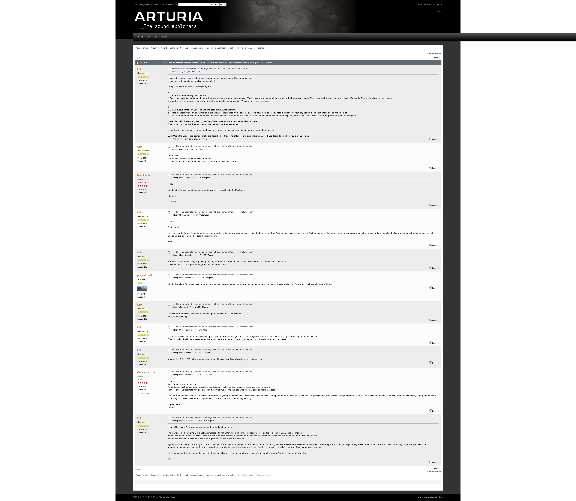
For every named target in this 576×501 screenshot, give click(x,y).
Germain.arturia (146, 372)
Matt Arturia (143, 175)
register (172, 5)
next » (438, 53)
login (161, 5)
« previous (431, 53)
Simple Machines (167, 497)
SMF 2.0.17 (138, 497)
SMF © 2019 (152, 497)
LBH (139, 69)
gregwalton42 (144, 275)
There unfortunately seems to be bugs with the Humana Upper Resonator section (210, 68)
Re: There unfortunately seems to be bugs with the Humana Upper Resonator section (212, 146)
